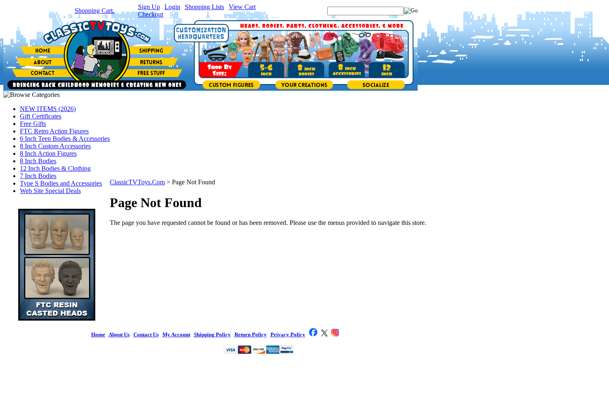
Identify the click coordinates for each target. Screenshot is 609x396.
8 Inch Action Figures (48, 153)
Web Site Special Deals (50, 190)
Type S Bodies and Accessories (61, 183)
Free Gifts (33, 123)
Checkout (150, 14)
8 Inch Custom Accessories (55, 146)
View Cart (242, 6)
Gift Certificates (40, 116)
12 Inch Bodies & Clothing (55, 168)
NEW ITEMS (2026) (48, 108)
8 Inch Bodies (38, 160)
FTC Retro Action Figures (54, 131)
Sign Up (149, 6)
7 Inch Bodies (38, 175)
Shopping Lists (204, 6)
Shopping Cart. (94, 10)
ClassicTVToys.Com (137, 182)
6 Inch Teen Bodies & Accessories (65, 138)
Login (172, 6)
